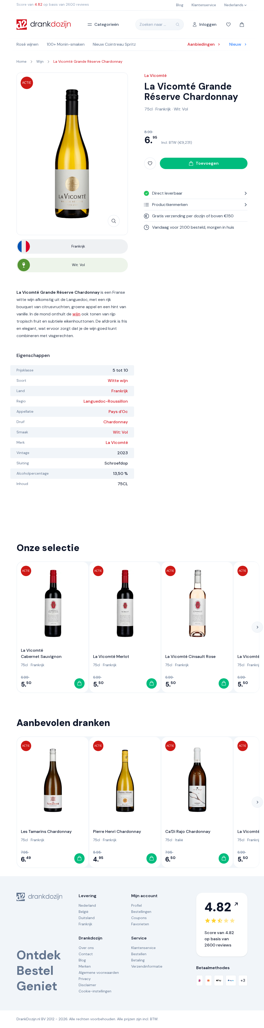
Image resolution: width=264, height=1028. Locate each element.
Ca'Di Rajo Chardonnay (187, 831)
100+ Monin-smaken (66, 44)
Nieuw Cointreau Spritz (114, 44)
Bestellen (138, 954)
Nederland (87, 905)
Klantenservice (143, 947)
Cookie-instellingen (95, 991)
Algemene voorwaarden (99, 972)
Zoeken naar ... (152, 24)
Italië (179, 840)
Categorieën (106, 24)
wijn (76, 314)
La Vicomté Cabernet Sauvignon (41, 653)
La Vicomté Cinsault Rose (190, 656)
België (83, 911)
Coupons (139, 917)
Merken (85, 966)
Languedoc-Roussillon (106, 401)
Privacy (85, 978)
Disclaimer (87, 985)
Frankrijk (119, 391)
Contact (86, 954)
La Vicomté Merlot (111, 656)
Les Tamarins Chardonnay (46, 831)
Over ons (86, 947)
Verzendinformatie (146, 966)
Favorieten (140, 924)
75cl (148, 109)
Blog (82, 960)
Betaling (138, 960)
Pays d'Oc (118, 411)
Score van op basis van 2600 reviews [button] (52, 4)
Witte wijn (118, 380)
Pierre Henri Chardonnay (117, 831)
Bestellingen (141, 911)
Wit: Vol (120, 432)
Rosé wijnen (27, 44)
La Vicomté (117, 442)
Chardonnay (115, 422)
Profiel (136, 905)
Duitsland (87, 917)
